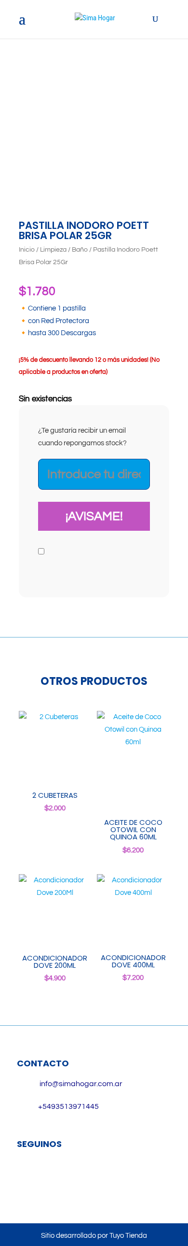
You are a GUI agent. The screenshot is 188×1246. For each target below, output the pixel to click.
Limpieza (53, 249)
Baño (80, 249)
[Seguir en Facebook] (29, 1175)
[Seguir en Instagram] (57, 1175)
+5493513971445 (68, 1106)
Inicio (27, 249)
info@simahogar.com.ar (81, 1084)
